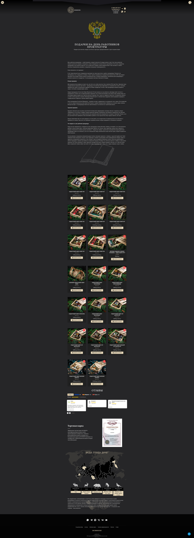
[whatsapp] (87, 520)
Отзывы (117, 527)
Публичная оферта (93, 527)
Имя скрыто (93, 401)
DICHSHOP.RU (77, 10)
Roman (72, 401)
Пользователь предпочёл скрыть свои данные (118, 402)
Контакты (112, 527)
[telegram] (91, 520)
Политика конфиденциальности (103, 527)
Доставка (86, 527)
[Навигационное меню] (2, 2)
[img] (125, 11)
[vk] (102, 520)
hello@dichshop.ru (116, 9)
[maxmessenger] (95, 520)
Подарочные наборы (79, 527)
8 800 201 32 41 (115, 8)
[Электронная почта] (106, 520)
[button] (68, 413)
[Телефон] (99, 520)
